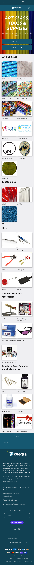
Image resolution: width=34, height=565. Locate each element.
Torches (4, 319)
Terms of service (27, 561)
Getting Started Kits (8, 362)
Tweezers (4, 250)
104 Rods (4, 79)
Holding (19, 270)
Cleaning (20, 250)
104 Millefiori (5, 119)
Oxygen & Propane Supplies (23, 320)
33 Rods (4, 204)
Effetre (4, 138)
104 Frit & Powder (22, 99)
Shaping (19, 289)
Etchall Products (7, 411)
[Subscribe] (27, 515)
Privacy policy (11, 558)
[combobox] (17, 442)
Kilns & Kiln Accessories (9, 340)
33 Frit (3, 224)
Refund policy (17, 561)
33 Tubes (20, 204)
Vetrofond (5, 178)
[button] (4, 8)
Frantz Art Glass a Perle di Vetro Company (19, 556)
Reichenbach (21, 158)
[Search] (30, 442)
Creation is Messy (7, 158)
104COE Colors (17, 41)
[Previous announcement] (3, 2)
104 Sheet (20, 79)
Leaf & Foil (20, 411)
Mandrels (4, 391)
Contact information (22, 558)
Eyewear (19, 340)
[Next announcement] (30, 2)
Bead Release (21, 391)
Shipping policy (8, 561)
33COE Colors (17, 47)
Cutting (4, 270)
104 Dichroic (5, 99)
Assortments (21, 119)
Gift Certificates (22, 431)
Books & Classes (6, 431)
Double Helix (21, 138)
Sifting (4, 289)
